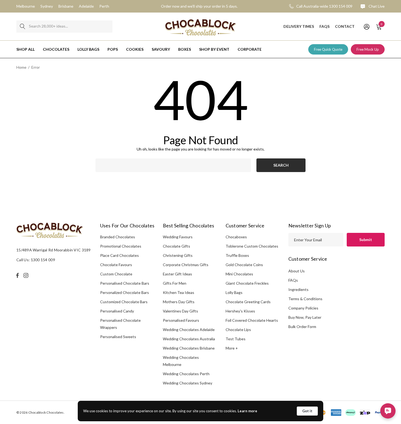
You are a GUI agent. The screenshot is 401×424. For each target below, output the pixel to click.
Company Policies (303, 308)
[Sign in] (366, 26)
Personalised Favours (181, 320)
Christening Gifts (178, 255)
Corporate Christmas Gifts (185, 264)
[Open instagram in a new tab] (26, 275)
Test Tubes (236, 338)
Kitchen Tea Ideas (178, 292)
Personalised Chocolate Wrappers (120, 324)
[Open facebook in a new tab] (17, 275)
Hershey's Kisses (240, 311)
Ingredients (298, 289)
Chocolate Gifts (176, 246)
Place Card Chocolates (119, 255)
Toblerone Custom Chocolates (252, 246)
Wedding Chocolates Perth (186, 373)
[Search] (22, 26)
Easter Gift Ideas (177, 274)
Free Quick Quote (328, 49)
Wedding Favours (178, 236)
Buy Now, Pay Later (304, 317)
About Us (296, 271)
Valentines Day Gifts (180, 311)
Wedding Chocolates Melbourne (181, 361)
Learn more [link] (247, 411)
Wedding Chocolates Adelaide (189, 329)
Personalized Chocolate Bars (124, 292)
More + (232, 348)
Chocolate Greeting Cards (248, 301)
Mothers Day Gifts (178, 301)
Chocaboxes (236, 236)
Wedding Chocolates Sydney (187, 383)
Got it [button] (307, 411)
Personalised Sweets (118, 336)
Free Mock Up (368, 49)
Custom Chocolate (116, 274)
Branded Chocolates (117, 236)
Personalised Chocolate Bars (124, 283)
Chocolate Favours (116, 264)
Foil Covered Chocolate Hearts (252, 320)
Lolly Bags (234, 292)
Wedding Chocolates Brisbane (189, 348)
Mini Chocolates (239, 274)
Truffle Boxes (237, 255)
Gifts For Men (174, 283)
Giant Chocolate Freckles (247, 283)
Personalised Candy (117, 311)
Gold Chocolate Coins (244, 264)
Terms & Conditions (305, 298)
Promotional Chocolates (120, 246)
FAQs (293, 280)
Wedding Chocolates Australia (189, 338)
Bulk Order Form (302, 326)
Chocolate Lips (238, 329)
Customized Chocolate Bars (124, 301)
